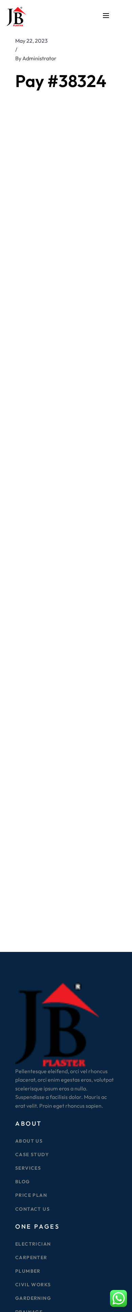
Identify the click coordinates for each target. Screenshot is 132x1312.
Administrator (39, 58)
